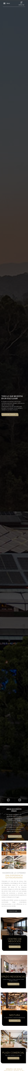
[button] (6, 3)
